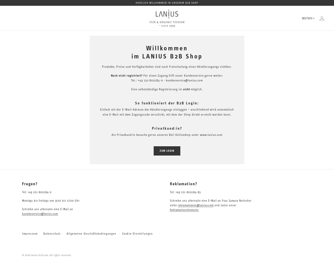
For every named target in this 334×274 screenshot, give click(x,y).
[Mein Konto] (321, 18)
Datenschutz (52, 233)
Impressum (29, 233)
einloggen (180, 109)
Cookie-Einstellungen (137, 233)
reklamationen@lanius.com (196, 205)
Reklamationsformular (184, 210)
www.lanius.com (211, 134)
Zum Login (167, 151)
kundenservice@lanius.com (40, 213)
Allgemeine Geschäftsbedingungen (91, 233)
